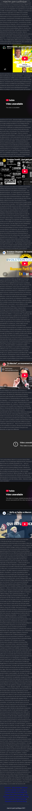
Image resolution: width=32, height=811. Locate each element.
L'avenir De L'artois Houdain (13, 794)
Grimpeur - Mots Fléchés (12, 788)
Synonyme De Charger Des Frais (16, 799)
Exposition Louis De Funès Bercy (16, 801)
